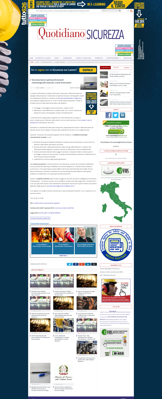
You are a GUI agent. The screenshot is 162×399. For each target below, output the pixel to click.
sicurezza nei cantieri (122, 321)
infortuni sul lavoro (121, 314)
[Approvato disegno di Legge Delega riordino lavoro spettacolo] (87, 281)
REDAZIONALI (128, 58)
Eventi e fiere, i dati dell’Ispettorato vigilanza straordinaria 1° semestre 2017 (87, 337)
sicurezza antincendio (111, 321)
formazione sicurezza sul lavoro (108, 314)
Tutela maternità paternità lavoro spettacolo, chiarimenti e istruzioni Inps (40, 337)
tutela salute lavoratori (105, 325)
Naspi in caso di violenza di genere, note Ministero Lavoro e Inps (120, 84)
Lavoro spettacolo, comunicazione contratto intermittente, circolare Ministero (62, 338)
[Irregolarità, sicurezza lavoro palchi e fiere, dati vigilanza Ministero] (87, 347)
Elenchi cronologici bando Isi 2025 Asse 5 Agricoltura (120, 93)
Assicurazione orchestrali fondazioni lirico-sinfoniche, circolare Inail (86, 315)
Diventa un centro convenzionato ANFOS (111, 272)
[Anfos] (114, 356)
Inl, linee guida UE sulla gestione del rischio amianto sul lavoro (120, 75)
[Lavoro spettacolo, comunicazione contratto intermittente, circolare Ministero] (63, 325)
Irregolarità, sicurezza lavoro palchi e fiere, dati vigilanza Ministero (86, 359)
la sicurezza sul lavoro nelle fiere (64, 208)
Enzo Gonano (40, 88)
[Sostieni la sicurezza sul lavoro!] (115, 302)
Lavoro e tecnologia (83, 58)
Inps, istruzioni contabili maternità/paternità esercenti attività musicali (63, 315)
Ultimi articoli (105, 67)
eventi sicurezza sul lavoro (123, 312)
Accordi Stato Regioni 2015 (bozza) (109, 269)
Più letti (116, 67)
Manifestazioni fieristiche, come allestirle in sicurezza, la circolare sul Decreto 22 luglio (40, 388)
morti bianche (103, 317)
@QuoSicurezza (125, 142)
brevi (112, 311)
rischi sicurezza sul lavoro (112, 319)
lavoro (127, 314)
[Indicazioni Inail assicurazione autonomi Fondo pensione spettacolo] (40, 303)
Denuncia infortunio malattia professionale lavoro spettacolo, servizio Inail (64, 293)
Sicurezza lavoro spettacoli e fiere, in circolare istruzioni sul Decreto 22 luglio (64, 388)
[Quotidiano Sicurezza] (81, 34)
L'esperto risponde (75, 88)
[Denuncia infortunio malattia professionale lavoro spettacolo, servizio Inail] (63, 281)
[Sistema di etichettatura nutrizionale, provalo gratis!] (38, 25)
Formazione (67, 58)
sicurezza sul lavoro (105, 323)
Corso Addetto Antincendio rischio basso (64, 245)
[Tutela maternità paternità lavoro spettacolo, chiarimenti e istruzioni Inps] (40, 325)
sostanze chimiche (114, 323)
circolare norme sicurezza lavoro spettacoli (46, 203)
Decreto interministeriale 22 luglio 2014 (70, 98)
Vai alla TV (116, 146)
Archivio (126, 68)
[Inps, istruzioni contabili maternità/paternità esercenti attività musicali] (63, 303)
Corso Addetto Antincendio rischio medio (42, 245)
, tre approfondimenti (50, 213)
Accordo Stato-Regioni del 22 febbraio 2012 (60, 186)
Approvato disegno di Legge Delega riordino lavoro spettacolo (86, 293)
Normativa (99, 58)
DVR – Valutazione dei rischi (108, 275)
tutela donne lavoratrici (124, 323)
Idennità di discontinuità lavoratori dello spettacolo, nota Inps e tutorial (40, 293)
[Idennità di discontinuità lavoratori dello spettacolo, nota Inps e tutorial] (40, 281)
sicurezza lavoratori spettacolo (40, 218)
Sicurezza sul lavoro (43, 58)
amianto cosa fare (104, 312)
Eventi (57, 58)
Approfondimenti (112, 58)
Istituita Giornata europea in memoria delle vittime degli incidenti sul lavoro (121, 103)
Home (31, 58)
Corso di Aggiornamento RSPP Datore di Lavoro (85, 245)
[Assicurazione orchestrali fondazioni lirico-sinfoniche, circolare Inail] (87, 303)
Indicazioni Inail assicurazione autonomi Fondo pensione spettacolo (40, 315)
